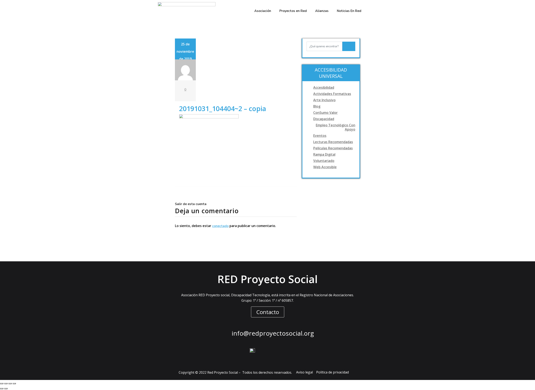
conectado (220, 226)
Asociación (262, 11)
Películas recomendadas (333, 148)
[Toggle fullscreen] (10, 383)
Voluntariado (323, 161)
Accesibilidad (323, 87)
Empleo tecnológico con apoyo (335, 127)
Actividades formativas (332, 94)
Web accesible (325, 167)
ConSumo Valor (325, 112)
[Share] (6, 383)
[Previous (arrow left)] (1, 388)
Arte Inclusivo (324, 100)
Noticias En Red (349, 11)
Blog (316, 106)
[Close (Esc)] (1, 383)
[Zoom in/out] (14, 383)
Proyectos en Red (293, 11)
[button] (267, 312)
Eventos (319, 135)
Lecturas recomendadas (333, 142)
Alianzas (322, 11)
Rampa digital (324, 154)
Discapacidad (323, 119)
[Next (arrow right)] (6, 388)
